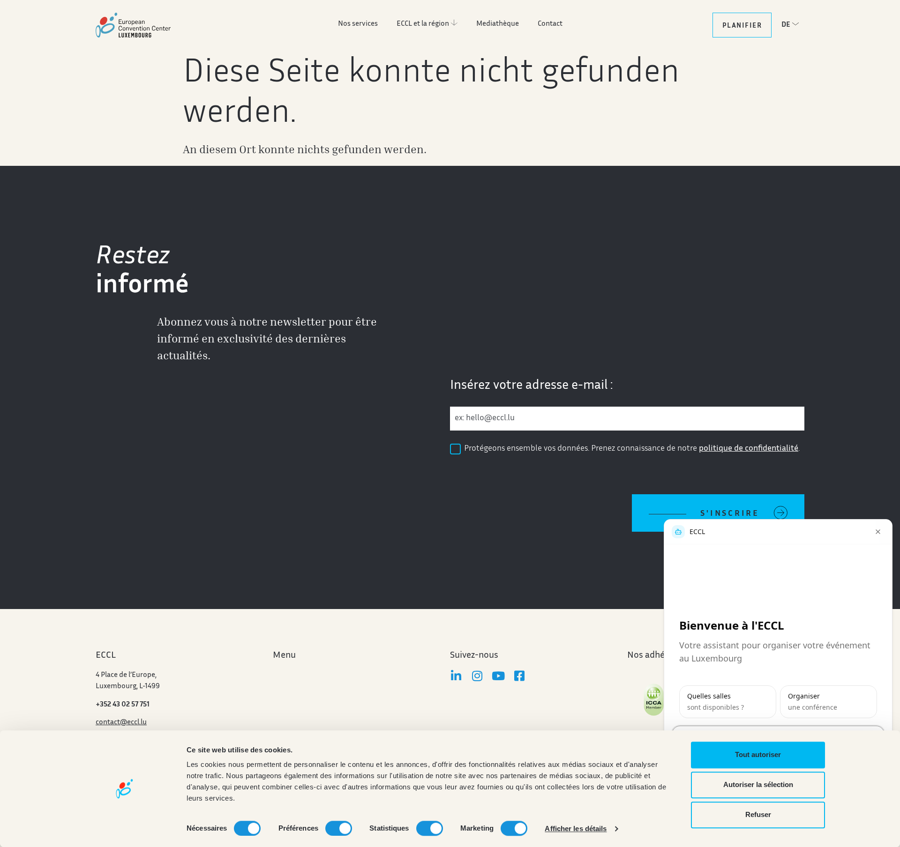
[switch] (338, 828)
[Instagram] (477, 676)
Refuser (758, 814)
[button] (792, 24)
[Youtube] (498, 676)
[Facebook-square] (519, 676)
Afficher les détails (576, 828)
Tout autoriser (758, 754)
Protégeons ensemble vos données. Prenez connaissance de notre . (632, 449)
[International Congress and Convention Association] (653, 699)
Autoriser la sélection (758, 784)
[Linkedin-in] (456, 676)
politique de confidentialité (748, 449)
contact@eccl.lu (121, 723)
